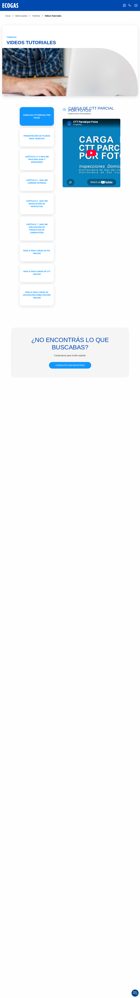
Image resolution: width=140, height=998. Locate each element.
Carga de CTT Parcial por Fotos (36, 116)
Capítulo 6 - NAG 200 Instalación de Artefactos (37, 204)
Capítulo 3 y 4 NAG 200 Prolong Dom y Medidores (37, 159)
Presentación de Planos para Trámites (37, 137)
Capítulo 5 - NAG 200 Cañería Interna (37, 181)
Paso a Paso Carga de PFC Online (36, 252)
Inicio (8, 16)
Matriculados (21, 16)
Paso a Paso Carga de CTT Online (36, 272)
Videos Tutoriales (53, 16)
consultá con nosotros (70, 365)
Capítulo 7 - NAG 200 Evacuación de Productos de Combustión (37, 228)
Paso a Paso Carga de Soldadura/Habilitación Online (37, 295)
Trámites (36, 16)
